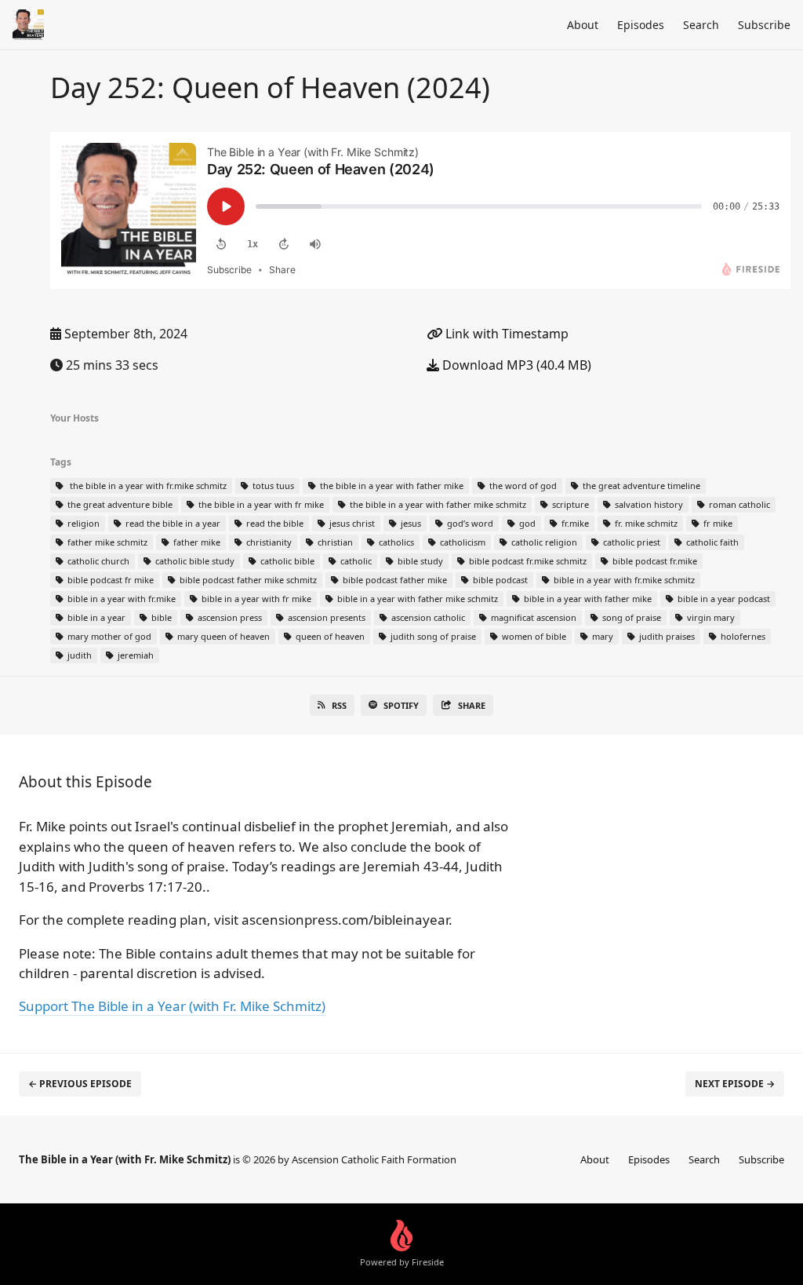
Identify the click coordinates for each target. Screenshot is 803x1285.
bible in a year (95, 617)
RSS (339, 705)
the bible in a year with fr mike (260, 504)
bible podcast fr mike (109, 580)
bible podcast (499, 580)
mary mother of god (108, 636)
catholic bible (286, 561)
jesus (409, 523)
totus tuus (272, 485)
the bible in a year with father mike (390, 485)
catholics (395, 542)
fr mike (716, 523)
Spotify (401, 705)
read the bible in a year (171, 523)
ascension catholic (427, 617)
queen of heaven (329, 636)
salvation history (647, 504)
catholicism (461, 542)
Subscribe (764, 24)
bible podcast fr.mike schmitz (527, 561)
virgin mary (710, 617)
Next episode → (735, 1083)
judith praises (666, 636)
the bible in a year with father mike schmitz (436, 504)
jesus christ (351, 523)
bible (160, 617)
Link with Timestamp (505, 333)
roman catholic (738, 504)
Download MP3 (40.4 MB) (515, 365)
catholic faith (711, 542)
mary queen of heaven (222, 636)
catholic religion (543, 542)
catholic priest (630, 542)
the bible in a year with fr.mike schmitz (146, 485)
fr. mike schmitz (645, 523)
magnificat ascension (532, 617)
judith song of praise (432, 636)
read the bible (273, 523)
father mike (195, 542)
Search (701, 24)
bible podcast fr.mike (653, 561)
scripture (569, 504)
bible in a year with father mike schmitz (416, 598)
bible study (419, 561)
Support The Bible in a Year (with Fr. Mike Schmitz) (172, 1006)
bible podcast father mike (393, 580)
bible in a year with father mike (586, 598)
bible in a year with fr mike (255, 598)
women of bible (533, 636)
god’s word (469, 523)
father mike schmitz (106, 542)
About (582, 24)
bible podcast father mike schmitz (247, 580)
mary (601, 636)
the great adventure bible (119, 504)
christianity (268, 542)
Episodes (640, 24)
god (526, 523)
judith (78, 655)
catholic (355, 561)
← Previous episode (80, 1083)
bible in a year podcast (722, 598)
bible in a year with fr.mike (120, 598)
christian (334, 542)
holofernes (741, 636)
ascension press (228, 617)
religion (82, 523)
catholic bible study (193, 561)
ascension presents (325, 617)
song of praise (630, 617)
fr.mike (574, 523)
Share (471, 705)
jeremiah (134, 655)
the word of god (522, 485)
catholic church (97, 561)
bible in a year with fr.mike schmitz (623, 580)
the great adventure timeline (640, 485)
